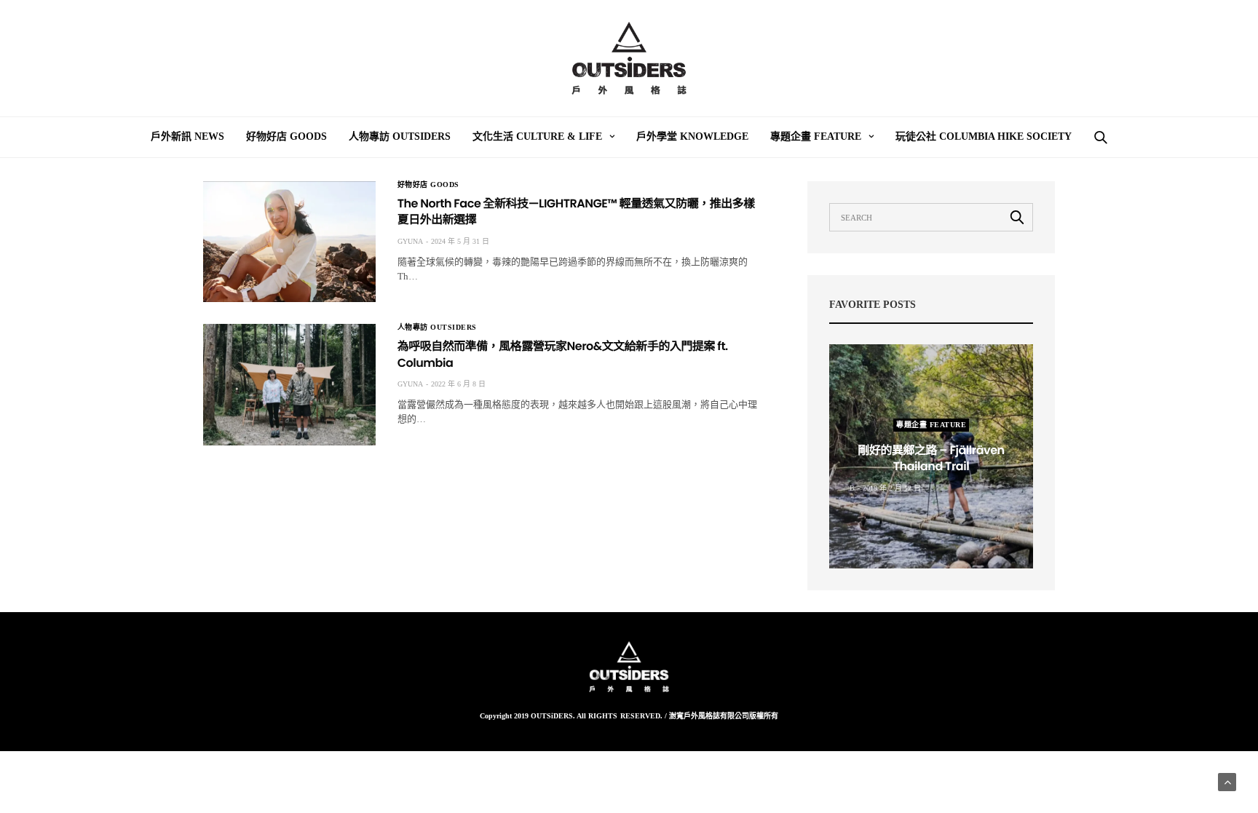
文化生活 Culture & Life (537, 136)
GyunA (410, 241)
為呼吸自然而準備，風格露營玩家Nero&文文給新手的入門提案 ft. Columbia (562, 354)
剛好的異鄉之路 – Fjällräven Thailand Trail (931, 458)
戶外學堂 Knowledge (692, 136)
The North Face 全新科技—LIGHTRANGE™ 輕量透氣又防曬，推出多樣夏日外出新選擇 (576, 211)
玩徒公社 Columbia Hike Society (983, 136)
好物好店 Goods (286, 136)
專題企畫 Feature (815, 136)
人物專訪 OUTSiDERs (400, 136)
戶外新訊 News (187, 136)
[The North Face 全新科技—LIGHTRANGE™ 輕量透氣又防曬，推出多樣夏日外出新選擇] (289, 241)
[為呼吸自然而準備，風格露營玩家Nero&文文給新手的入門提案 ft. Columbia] (289, 384)
